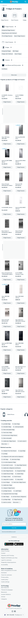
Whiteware (4, 5)
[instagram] (12, 611)
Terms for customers (6, 575)
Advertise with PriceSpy (7, 555)
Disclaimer (4, 572)
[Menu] (2, 2)
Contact (3, 553)
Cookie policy (4, 579)
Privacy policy (5, 577)
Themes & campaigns (7, 590)
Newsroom (4, 592)
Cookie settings (5, 582)
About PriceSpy (5, 551)
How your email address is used (9, 531)
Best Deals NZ (5, 587)
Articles (3, 596)
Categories (4, 599)
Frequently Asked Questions (8, 562)
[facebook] (15, 611)
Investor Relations (6, 594)
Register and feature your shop (9, 557)
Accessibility (4, 564)
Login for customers (6, 560)
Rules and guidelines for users (9, 570)
